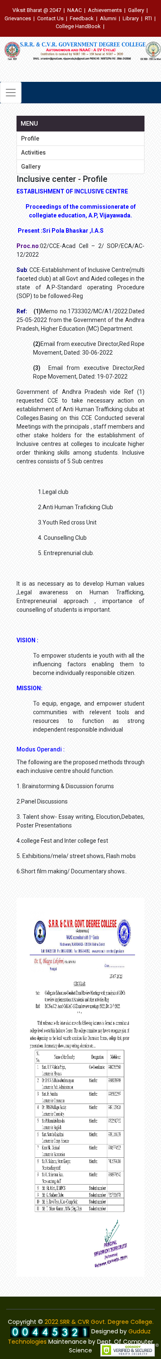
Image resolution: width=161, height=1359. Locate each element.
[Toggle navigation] (10, 92)
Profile (30, 138)
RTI (148, 18)
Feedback (82, 18)
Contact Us (50, 18)
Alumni (108, 18)
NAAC (74, 10)
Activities (33, 152)
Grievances (18, 18)
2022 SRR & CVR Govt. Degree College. (99, 1322)
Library (131, 18)
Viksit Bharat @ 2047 (36, 10)
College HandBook (78, 26)
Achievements (105, 10)
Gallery (136, 10)
